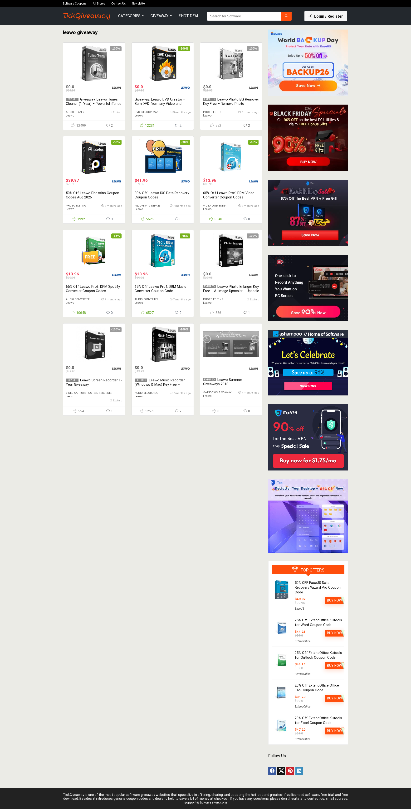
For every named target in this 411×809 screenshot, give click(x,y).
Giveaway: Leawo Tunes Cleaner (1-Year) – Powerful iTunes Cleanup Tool (93, 103)
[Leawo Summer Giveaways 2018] (231, 344)
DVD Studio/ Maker (148, 112)
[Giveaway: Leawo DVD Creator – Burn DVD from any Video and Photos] (163, 63)
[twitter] (281, 771)
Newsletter (139, 3)
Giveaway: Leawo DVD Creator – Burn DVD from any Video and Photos (160, 103)
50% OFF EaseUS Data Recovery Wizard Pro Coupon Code (318, 587)
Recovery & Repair (147, 205)
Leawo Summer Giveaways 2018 (222, 382)
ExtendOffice (302, 641)
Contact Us (118, 3)
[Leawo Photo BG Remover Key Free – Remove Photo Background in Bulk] (231, 63)
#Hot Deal (188, 16)
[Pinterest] (290, 771)
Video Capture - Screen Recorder (89, 392)
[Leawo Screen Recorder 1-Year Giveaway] (94, 344)
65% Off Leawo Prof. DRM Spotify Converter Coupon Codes (93, 288)
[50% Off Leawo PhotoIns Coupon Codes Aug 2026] (94, 157)
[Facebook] (272, 771)
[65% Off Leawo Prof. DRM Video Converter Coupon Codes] (231, 157)
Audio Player (75, 112)
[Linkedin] (299, 771)
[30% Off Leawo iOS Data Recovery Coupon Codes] (163, 157)
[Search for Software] (286, 16)
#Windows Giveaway (217, 392)
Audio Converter (78, 299)
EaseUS (299, 608)
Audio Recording (146, 392)
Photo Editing (213, 112)
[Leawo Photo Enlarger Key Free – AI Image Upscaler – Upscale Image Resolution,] (231, 250)
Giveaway (159, 16)
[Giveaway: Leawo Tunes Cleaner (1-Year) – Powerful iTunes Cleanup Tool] (94, 63)
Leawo (70, 115)
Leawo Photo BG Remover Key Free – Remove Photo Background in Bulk (231, 103)
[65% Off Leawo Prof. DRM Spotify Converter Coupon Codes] (94, 250)
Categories (129, 16)
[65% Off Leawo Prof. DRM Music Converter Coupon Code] (163, 250)
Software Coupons (75, 3)
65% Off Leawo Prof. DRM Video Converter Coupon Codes (228, 195)
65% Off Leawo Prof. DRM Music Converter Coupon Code (160, 288)
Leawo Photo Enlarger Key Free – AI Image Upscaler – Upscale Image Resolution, (231, 290)
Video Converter (214, 205)
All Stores (99, 3)
